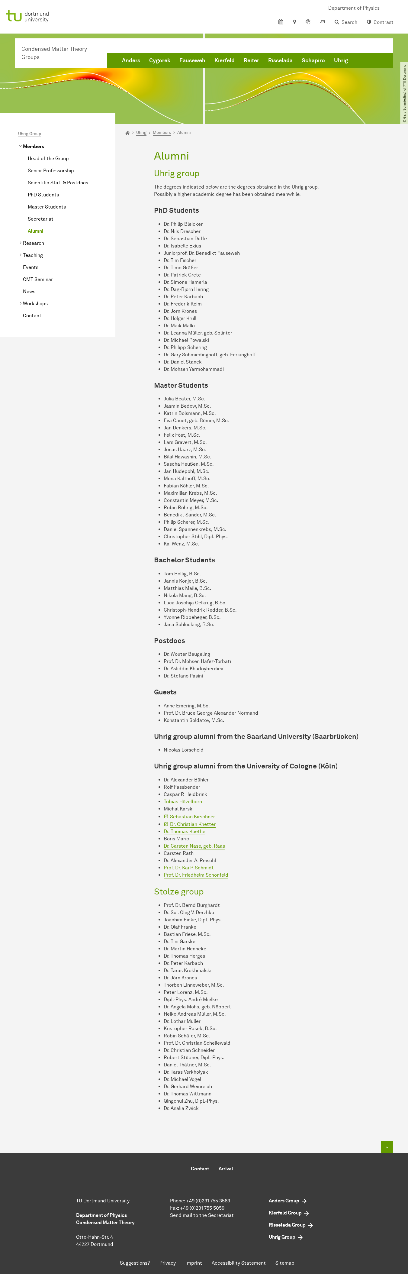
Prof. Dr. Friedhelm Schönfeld (196, 875)
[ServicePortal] (308, 22)
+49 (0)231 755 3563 (208, 1201)
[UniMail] (322, 22)
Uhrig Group (29, 133)
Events (30, 267)
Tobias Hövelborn (183, 801)
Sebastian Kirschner (192, 817)
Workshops (35, 303)
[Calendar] (281, 22)
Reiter (251, 60)
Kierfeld (224, 60)
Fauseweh (192, 60)
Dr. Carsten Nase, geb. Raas (194, 846)
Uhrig (341, 60)
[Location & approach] (294, 22)
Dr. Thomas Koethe (184, 831)
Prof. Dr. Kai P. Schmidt (189, 868)
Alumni (35, 231)
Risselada (280, 60)
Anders (131, 60)
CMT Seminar (38, 279)
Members (33, 146)
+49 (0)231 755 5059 (202, 1208)
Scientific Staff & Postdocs (58, 183)
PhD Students (43, 195)
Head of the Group (48, 158)
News (29, 291)
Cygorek (159, 60)
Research (33, 243)
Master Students (47, 207)
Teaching (33, 255)
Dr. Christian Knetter (193, 824)
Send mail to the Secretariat (202, 1215)
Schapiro (313, 60)
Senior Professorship (51, 170)
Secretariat (40, 219)
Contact (32, 315)
